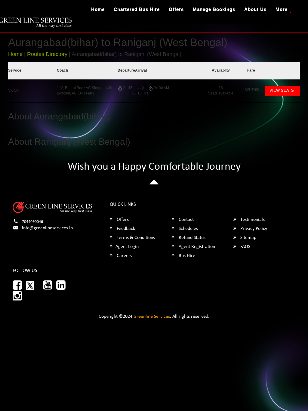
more (282, 9)
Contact (185, 219)
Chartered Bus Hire (137, 9)
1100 (251, 90)
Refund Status (191, 237)
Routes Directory (47, 54)
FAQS (244, 246)
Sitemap (247, 237)
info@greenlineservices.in (47, 228)
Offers (176, 9)
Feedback (125, 228)
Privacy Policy (253, 228)
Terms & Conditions (135, 237)
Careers (124, 255)
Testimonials (252, 219)
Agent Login (127, 246)
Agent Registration (196, 246)
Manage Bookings (214, 9)
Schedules (187, 228)
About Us (255, 9)
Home (98, 9)
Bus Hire (186, 255)
